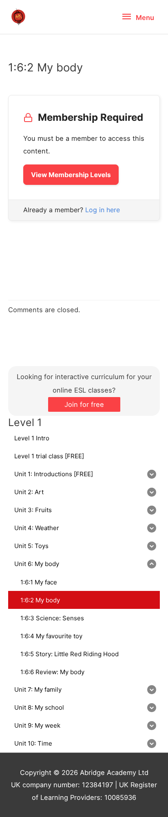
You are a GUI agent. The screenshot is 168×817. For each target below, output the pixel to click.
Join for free (84, 404)
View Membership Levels (71, 175)
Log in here (102, 210)
